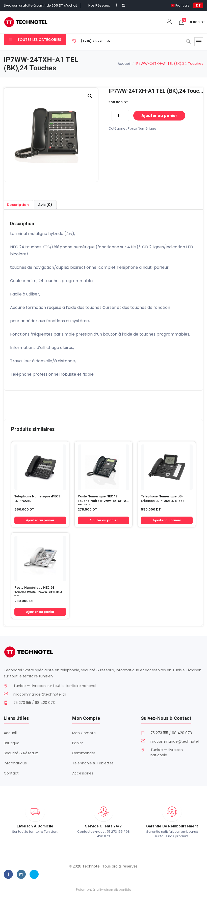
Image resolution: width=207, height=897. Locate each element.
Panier (77, 742)
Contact (11, 773)
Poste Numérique (142, 128)
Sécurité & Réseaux (21, 753)
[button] (89, 96)
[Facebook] (116, 5)
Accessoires (82, 773)
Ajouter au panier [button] (40, 520)
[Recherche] (189, 42)
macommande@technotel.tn (39, 694)
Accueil (124, 63)
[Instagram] (123, 5)
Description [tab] (18, 204)
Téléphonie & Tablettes (93, 763)
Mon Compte (84, 732)
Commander (83, 753)
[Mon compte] (169, 22)
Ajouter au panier (159, 115)
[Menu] (198, 41)
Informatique (15, 763)
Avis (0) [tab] (45, 204)
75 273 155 (159, 732)
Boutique (11, 742)
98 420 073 (182, 732)
